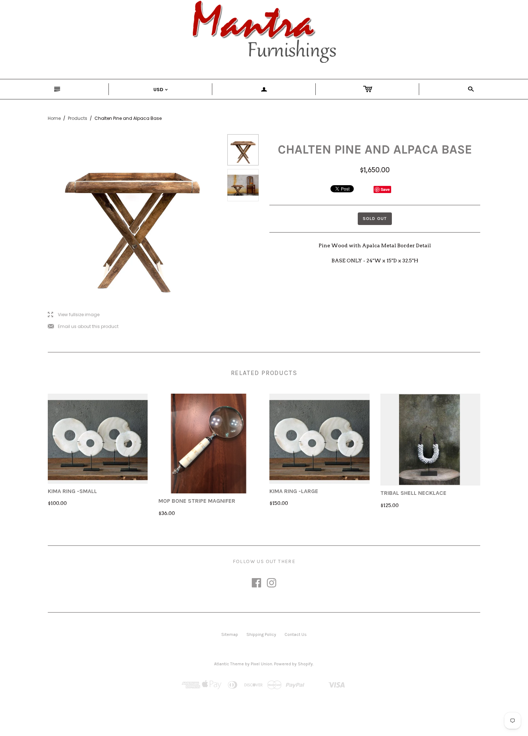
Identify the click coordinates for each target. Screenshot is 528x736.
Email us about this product (83, 327)
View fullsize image (73, 315)
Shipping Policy (261, 634)
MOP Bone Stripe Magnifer (196, 500)
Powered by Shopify (293, 663)
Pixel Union (261, 663)
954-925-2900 (212, 592)
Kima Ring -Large (293, 491)
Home (54, 118)
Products (77, 118)
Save (385, 189)
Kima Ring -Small (72, 491)
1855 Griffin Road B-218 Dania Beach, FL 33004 (271, 592)
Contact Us (295, 634)
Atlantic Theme (229, 663)
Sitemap (229, 634)
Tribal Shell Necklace (413, 492)
